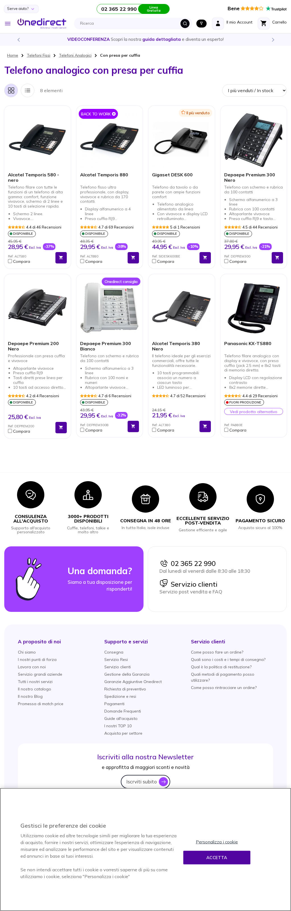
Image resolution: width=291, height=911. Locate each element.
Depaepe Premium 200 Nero (33, 346)
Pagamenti (114, 703)
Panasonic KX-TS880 (247, 343)
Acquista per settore (123, 733)
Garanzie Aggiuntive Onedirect (133, 681)
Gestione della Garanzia (126, 674)
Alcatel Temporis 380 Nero (176, 346)
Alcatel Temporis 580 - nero (33, 177)
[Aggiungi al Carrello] (61, 257)
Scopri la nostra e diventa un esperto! (145, 39)
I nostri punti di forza (37, 659)
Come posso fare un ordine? (217, 652)
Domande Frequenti (122, 711)
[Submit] (185, 23)
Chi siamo (27, 652)
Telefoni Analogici (75, 55)
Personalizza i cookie (217, 842)
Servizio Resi (116, 659)
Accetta (216, 857)
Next (273, 39)
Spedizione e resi (120, 696)
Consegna (113, 652)
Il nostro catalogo (34, 689)
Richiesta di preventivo (125, 689)
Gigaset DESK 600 (172, 174)
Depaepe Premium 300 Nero (249, 177)
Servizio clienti (192, 584)
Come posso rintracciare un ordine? (224, 687)
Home (12, 55)
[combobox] (134, 23)
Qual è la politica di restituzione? (221, 666)
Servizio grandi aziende (40, 674)
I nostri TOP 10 (118, 725)
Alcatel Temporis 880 (104, 174)
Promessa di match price (40, 703)
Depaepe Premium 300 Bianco (105, 346)
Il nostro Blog (30, 696)
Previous (18, 39)
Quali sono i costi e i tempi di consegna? (228, 659)
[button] (30, 261)
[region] (145, 849)
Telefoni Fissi (38, 55)
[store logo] (42, 23)
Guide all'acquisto (121, 718)
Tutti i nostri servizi (35, 681)
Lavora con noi (32, 666)
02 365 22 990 (192, 563)
